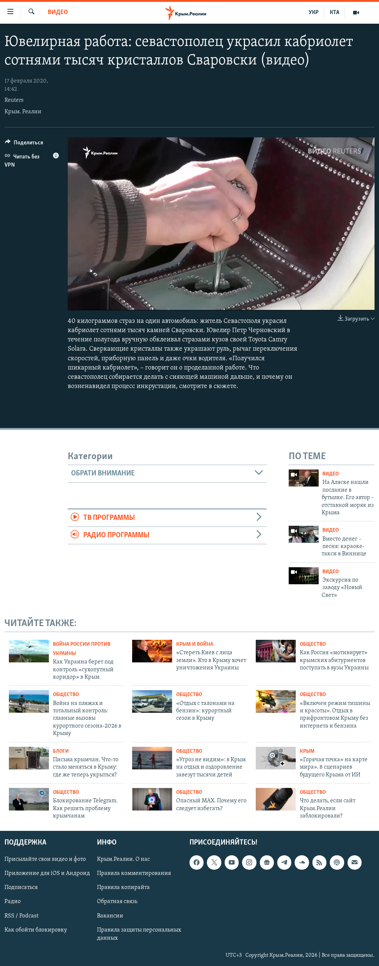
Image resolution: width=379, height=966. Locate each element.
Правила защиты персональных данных (139, 934)
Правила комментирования (134, 874)
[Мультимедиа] (356, 12)
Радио (12, 902)
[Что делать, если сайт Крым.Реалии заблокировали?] (276, 799)
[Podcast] (337, 863)
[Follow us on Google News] (267, 863)
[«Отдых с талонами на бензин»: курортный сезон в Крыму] (152, 701)
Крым (307, 751)
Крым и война (194, 644)
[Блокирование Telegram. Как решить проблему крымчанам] (29, 799)
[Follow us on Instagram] (249, 863)
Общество (313, 644)
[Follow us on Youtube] (232, 863)
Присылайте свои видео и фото (45, 860)
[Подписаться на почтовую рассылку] (355, 863)
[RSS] (319, 863)
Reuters (14, 100)
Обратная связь (117, 902)
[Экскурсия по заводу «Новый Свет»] (304, 575)
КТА (334, 13)
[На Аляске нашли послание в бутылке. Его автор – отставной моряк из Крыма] (304, 478)
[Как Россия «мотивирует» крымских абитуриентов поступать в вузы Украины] (276, 651)
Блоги (61, 751)
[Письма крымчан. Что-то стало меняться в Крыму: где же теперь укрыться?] (29, 758)
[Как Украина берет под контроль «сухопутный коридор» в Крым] (29, 651)
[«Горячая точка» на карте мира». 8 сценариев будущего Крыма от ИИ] (276, 758)
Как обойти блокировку (35, 930)
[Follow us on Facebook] (197, 863)
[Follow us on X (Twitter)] (214, 863)
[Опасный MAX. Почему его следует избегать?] (152, 799)
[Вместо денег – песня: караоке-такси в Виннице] (304, 534)
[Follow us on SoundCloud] (302, 863)
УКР (314, 13)
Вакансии (110, 916)
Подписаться (21, 888)
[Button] (24, 144)
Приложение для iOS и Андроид (47, 874)
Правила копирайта (123, 888)
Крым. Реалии (22, 112)
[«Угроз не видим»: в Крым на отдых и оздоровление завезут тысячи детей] (152, 758)
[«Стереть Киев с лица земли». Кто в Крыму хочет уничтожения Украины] (152, 651)
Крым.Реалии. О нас (123, 860)
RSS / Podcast (21, 916)
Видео (58, 12)
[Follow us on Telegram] (284, 863)
